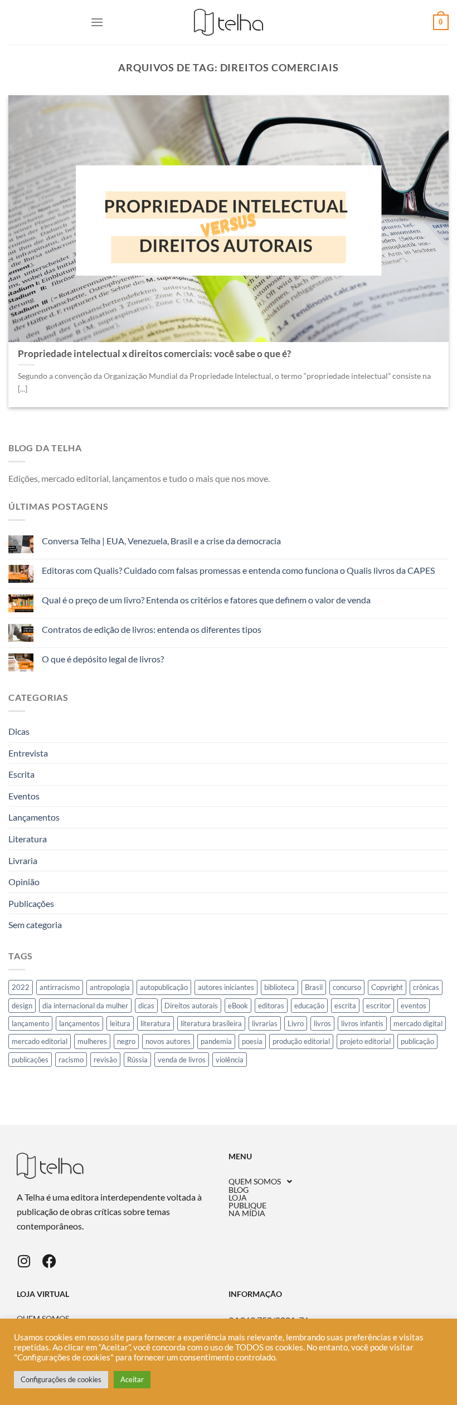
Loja (238, 1198)
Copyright (387, 987)
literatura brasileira (211, 1023)
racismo (71, 1059)
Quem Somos (255, 1181)
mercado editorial (39, 1041)
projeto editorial (365, 1041)
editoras (271, 1005)
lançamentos (79, 1023)
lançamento (30, 1023)
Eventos (24, 796)
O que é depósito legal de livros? (103, 658)
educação (309, 1005)
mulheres (92, 1041)
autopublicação (164, 987)
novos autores (168, 1041)
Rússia (137, 1059)
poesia (252, 1041)
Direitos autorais (191, 1005)
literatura (155, 1023)
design (22, 1005)
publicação (417, 1041)
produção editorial (301, 1041)
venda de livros (182, 1059)
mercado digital (418, 1023)
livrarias (265, 1023)
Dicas (19, 731)
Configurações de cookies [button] (61, 1379)
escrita (345, 1005)
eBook (238, 1005)
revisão (105, 1059)
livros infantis (362, 1023)
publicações (30, 1059)
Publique (247, 1205)
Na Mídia (247, 1213)
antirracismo (60, 987)
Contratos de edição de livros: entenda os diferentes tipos (151, 629)
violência (230, 1059)
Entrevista (28, 753)
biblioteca (279, 987)
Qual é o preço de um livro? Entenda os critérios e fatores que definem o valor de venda (206, 599)
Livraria (22, 860)
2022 (21, 987)
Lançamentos (34, 817)
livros (322, 1023)
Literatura (27, 838)
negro (126, 1041)
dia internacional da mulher (85, 1005)
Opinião (24, 881)
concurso (347, 987)
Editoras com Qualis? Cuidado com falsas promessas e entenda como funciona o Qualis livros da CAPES (238, 570)
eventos (413, 1005)
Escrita (21, 774)
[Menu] (97, 22)
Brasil (314, 987)
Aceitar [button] (132, 1379)
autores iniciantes (226, 987)
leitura (120, 1023)
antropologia (110, 987)
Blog (239, 1190)
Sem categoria (35, 924)
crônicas (426, 987)
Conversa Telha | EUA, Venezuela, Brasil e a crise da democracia (161, 540)
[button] (334, 1181)
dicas (146, 1005)
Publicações (31, 903)
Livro (296, 1023)
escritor (378, 1005)
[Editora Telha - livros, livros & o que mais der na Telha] (229, 22)
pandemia (216, 1041)
